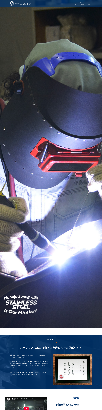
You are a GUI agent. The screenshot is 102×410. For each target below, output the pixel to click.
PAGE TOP (98, 396)
